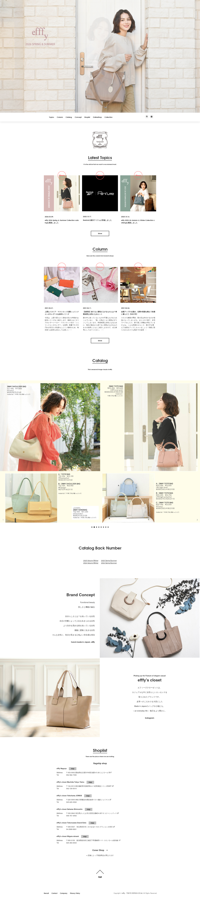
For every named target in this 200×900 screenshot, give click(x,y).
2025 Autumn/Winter (90, 560)
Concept (78, 117)
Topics (51, 117)
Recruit (46, 893)
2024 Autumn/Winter (90, 563)
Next (197, 449)
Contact (54, 893)
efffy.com (100, 140)
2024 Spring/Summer (109, 563)
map (72, 768)
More (100, 233)
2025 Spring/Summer (109, 560)
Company (63, 893)
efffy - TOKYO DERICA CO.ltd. (132, 893)
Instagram (149, 717)
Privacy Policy (75, 893)
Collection (108, 117)
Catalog (69, 117)
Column (60, 117)
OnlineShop (97, 117)
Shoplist (87, 117)
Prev (3, 449)
